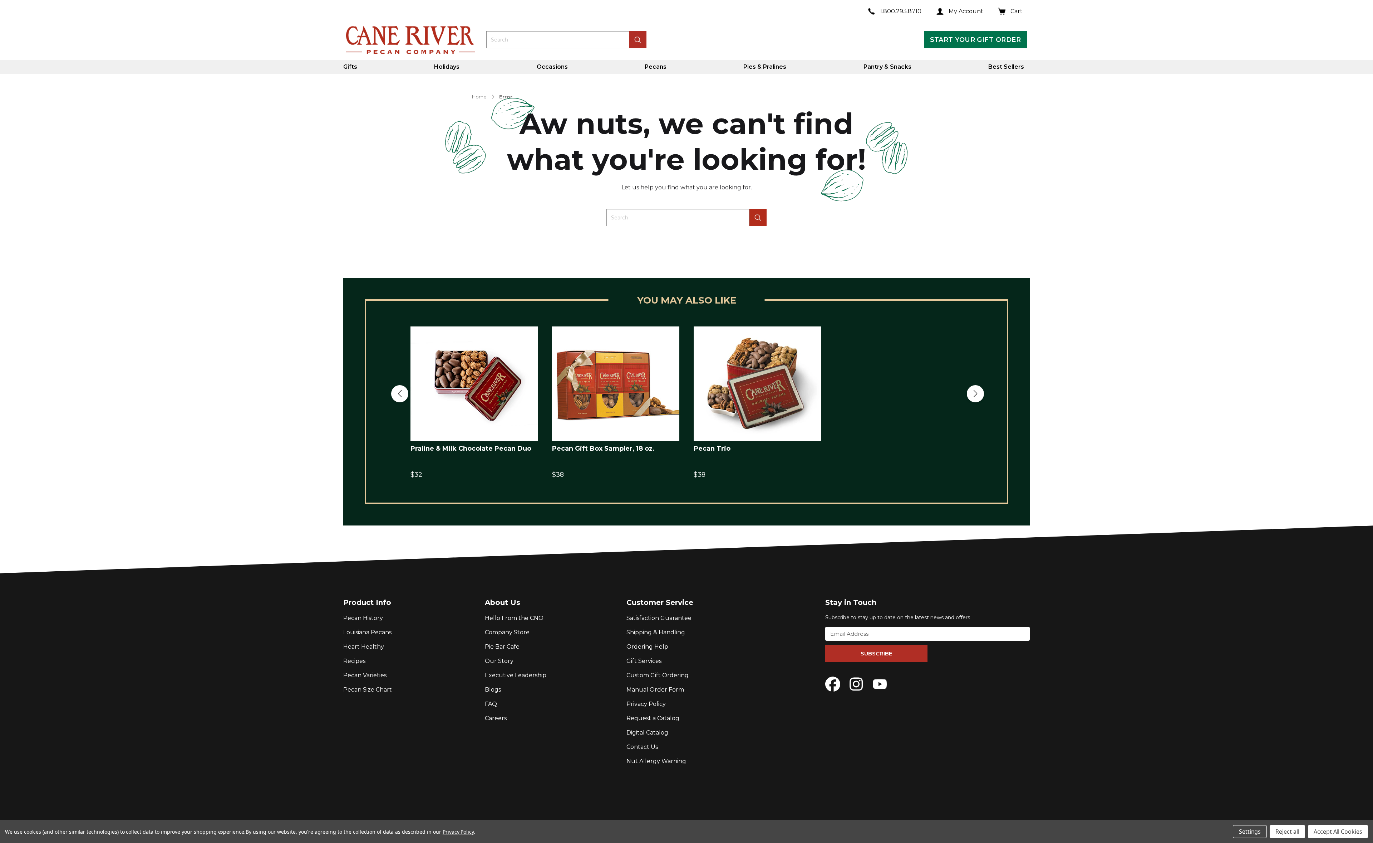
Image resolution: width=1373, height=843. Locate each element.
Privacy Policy (646, 704)
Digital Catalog (647, 732)
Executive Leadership (515, 675)
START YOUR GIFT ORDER (975, 40)
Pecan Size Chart (367, 689)
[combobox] (557, 39)
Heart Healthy (363, 646)
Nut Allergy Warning (656, 761)
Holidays (446, 66)
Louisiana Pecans (367, 632)
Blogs (493, 689)
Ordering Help (647, 646)
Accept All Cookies (1338, 831)
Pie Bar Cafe (502, 646)
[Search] (758, 217)
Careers (496, 718)
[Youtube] (879, 684)
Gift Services (643, 661)
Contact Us (642, 746)
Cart (1016, 11)
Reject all (1287, 831)
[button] (399, 393)
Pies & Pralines (764, 66)
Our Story (499, 661)
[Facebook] (832, 684)
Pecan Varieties (365, 675)
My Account (966, 11)
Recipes (354, 661)
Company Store (507, 632)
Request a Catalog (652, 718)
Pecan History (363, 618)
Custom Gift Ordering (657, 675)
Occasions (552, 66)
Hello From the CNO (514, 618)
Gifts (350, 66)
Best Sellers (1006, 66)
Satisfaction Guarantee (659, 618)
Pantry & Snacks (887, 66)
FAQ (491, 704)
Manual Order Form (655, 689)
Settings (1250, 831)
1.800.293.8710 (900, 11)
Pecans (655, 66)
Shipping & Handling (655, 632)
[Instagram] (856, 684)
